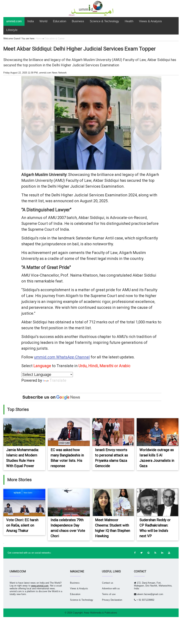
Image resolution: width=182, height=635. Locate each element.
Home (39, 38)
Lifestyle (11, 30)
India (30, 21)
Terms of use (109, 594)
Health (129, 21)
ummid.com (14, 21)
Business (78, 21)
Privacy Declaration (112, 600)
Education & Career (54, 38)
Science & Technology (104, 21)
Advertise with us (111, 588)
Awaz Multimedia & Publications (100, 612)
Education (59, 21)
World (43, 21)
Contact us (107, 582)
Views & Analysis (150, 21)
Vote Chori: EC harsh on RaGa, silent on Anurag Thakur (22, 525)
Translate (57, 380)
